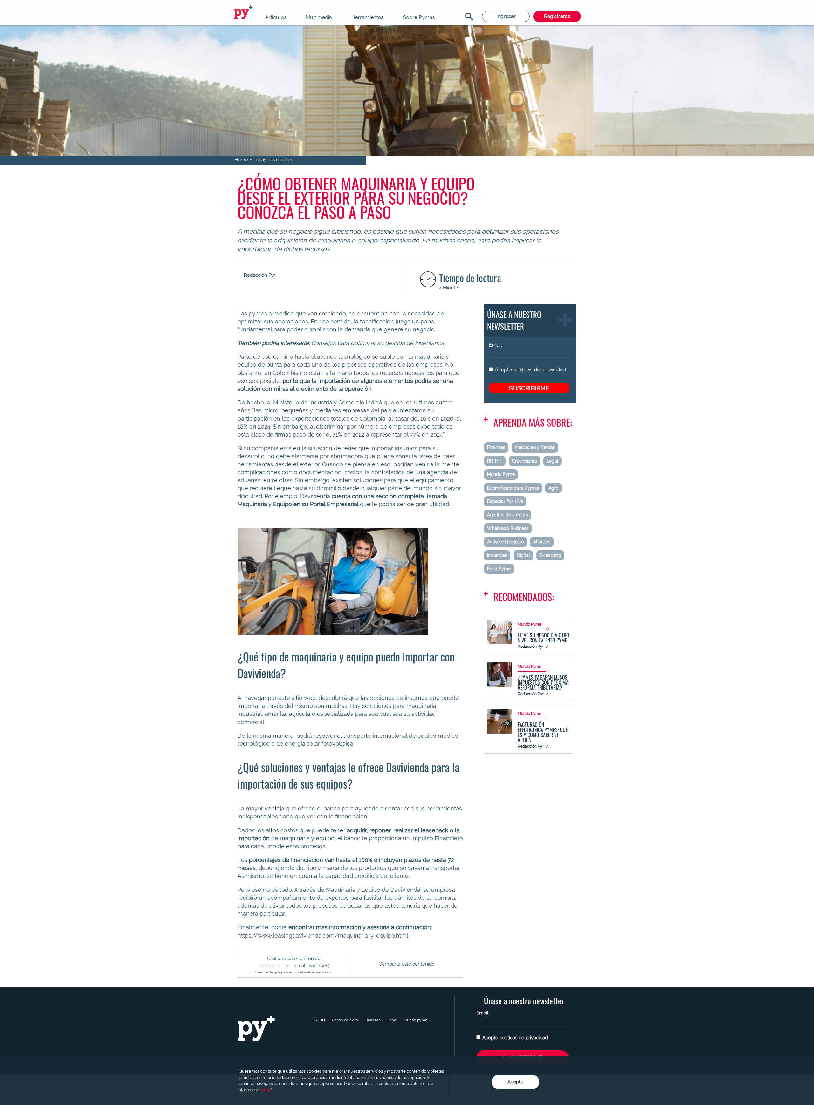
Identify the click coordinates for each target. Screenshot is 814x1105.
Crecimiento (524, 461)
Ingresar (506, 16)
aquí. (266, 1090)
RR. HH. (494, 461)
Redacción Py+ (531, 646)
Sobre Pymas (419, 17)
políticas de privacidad (539, 370)
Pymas (244, 12)
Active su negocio (505, 541)
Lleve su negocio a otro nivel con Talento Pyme (543, 637)
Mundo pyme (415, 1020)
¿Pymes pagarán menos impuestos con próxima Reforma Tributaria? (543, 682)
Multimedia (319, 17)
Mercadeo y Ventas (535, 447)
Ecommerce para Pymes (513, 488)
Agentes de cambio (507, 514)
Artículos (275, 17)
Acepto (530, 370)
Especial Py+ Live (505, 501)
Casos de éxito (345, 1020)
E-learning (550, 555)
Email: (496, 345)
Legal (552, 461)
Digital (523, 555)
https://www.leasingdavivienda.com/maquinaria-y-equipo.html (323, 935)
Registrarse (557, 16)
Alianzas (541, 541)
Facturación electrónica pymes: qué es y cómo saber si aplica (543, 732)
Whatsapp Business (507, 528)
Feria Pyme (499, 568)
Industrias (497, 555)
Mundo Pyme (501, 474)
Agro (553, 488)
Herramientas (367, 17)
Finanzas (496, 447)
